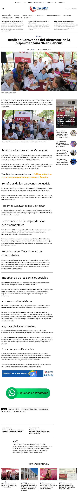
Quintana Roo (6, 411)
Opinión (4, 482)
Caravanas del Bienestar (29, 409)
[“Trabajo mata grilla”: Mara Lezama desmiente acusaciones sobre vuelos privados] (48, 474)
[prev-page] (69, 102)
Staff (32, 49)
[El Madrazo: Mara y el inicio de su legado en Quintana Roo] (10, 474)
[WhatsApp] (14, 420)
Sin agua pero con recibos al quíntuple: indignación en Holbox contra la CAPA (67, 486)
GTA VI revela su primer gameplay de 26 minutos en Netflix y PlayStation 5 (62, 143)
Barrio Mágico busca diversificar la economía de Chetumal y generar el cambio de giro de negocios (29, 487)
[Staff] (6, 446)
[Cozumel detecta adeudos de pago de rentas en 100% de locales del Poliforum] (73, 153)
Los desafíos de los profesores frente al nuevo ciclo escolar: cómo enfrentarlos (12, 22)
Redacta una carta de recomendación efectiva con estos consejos (39, 431)
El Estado (24, 482)
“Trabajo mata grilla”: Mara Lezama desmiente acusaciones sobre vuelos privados (48, 486)
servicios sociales (19, 411)
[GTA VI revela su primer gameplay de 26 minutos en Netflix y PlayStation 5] (73, 144)
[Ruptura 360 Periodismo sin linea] (39, 9)
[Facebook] (4, 420)
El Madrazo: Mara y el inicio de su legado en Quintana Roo (9, 485)
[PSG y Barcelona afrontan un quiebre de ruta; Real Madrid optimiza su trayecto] (73, 162)
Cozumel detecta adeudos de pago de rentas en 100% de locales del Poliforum (62, 152)
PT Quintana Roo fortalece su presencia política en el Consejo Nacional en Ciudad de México (66, 119)
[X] (9, 420)
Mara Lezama (43, 409)
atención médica (14, 409)
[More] (32, 420)
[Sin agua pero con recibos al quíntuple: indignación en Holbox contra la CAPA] (68, 474)
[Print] (23, 420)
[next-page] (73, 102)
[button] (3, 9)
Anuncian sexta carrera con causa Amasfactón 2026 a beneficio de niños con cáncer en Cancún (62, 134)
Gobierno (39, 36)
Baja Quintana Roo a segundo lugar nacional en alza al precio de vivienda (64, 22)
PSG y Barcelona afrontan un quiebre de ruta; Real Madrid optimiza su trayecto (62, 161)
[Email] (18, 420)
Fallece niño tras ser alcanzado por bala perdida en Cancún (26, 175)
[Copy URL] (28, 420)
